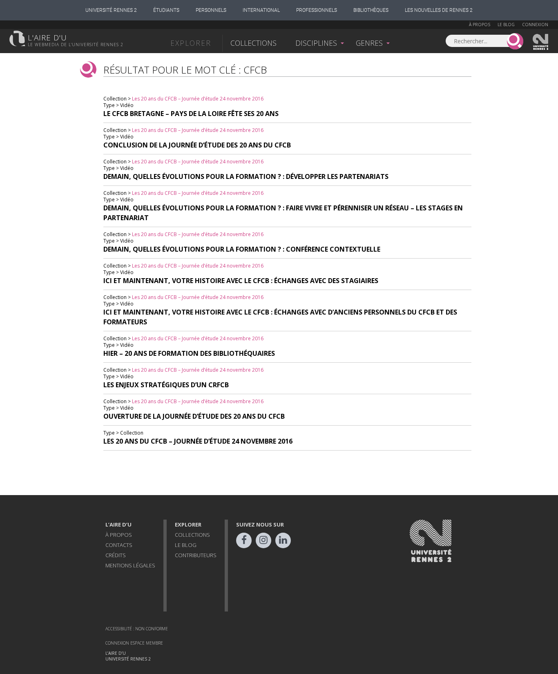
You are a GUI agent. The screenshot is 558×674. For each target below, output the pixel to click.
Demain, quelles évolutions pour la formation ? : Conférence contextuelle (241, 249)
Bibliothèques (370, 10)
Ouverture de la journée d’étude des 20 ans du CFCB (194, 416)
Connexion (535, 24)
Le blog (506, 24)
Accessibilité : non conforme (136, 629)
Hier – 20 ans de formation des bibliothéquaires (189, 353)
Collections (253, 43)
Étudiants (166, 10)
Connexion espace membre (134, 643)
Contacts (118, 545)
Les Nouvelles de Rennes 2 (439, 10)
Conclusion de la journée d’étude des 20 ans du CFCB (197, 145)
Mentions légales (130, 565)
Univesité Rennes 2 (541, 42)
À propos (479, 24)
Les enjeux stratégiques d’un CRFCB (166, 384)
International (261, 10)
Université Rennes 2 (111, 10)
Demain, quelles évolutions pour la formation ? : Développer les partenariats (245, 176)
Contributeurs (196, 555)
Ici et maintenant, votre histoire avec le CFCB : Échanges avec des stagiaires (240, 280)
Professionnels (316, 10)
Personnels (211, 10)
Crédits (115, 555)
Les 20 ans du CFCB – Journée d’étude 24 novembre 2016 (197, 98)
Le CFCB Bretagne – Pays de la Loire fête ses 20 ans (191, 113)
